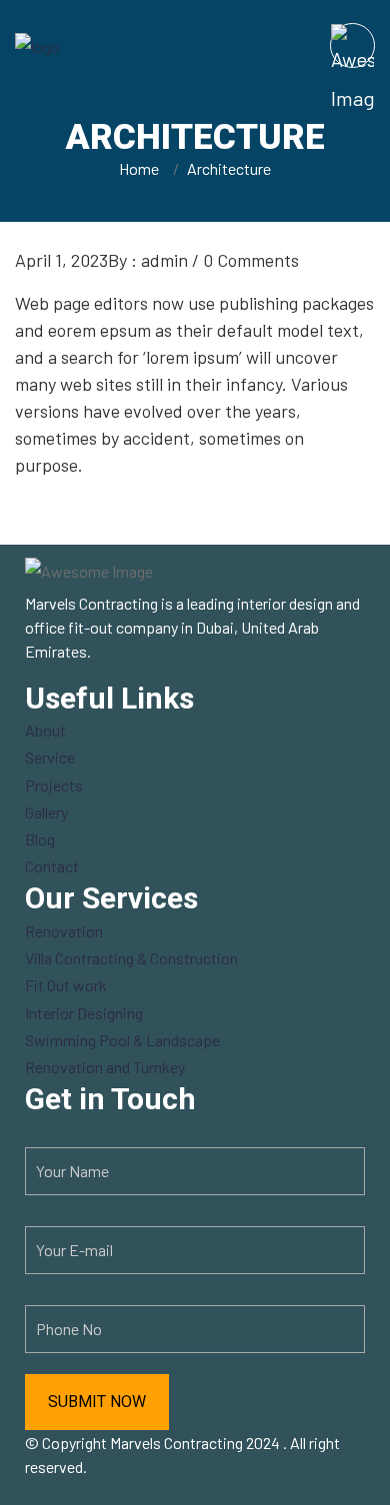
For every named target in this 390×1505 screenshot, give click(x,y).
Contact (52, 865)
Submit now (97, 1401)
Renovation (64, 930)
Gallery (46, 811)
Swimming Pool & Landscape (122, 1039)
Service (50, 757)
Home (142, 168)
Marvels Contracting (176, 1442)
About (45, 730)
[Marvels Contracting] (102, 44)
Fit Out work (66, 984)
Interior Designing (84, 1012)
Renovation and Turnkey (105, 1066)
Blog (40, 838)
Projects (54, 784)
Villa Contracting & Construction (131, 957)
